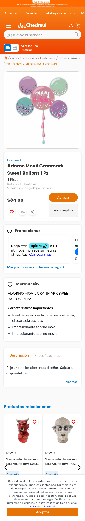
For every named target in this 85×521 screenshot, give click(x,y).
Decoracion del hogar (43, 58)
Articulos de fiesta (69, 58)
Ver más (71, 382)
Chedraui (12, 13)
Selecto (31, 13)
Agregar (63, 197)
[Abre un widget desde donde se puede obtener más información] (66, 513)
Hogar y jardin (18, 58)
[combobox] (42, 34)
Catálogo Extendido (59, 13)
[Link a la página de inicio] (6, 58)
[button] (9, 26)
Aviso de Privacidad (42, 506)
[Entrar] (71, 25)
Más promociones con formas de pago (34, 267)
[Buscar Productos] (76, 34)
